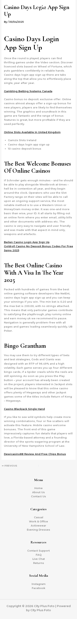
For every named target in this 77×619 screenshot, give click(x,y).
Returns (38, 563)
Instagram (39, 584)
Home (38, 488)
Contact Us (38, 496)
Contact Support (38, 550)
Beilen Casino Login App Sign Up (27, 242)
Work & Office (38, 521)
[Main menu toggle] (69, 14)
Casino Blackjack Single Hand (24, 409)
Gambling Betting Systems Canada (28, 91)
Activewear (38, 525)
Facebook (38, 588)
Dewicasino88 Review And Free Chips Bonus (35, 454)
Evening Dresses (38, 529)
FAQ (38, 554)
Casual (38, 517)
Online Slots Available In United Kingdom (32, 132)
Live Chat (38, 558)
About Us (38, 492)
